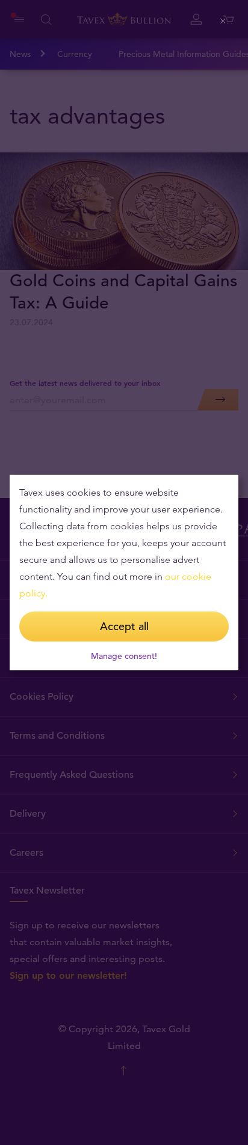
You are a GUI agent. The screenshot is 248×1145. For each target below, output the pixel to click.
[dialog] (124, 572)
